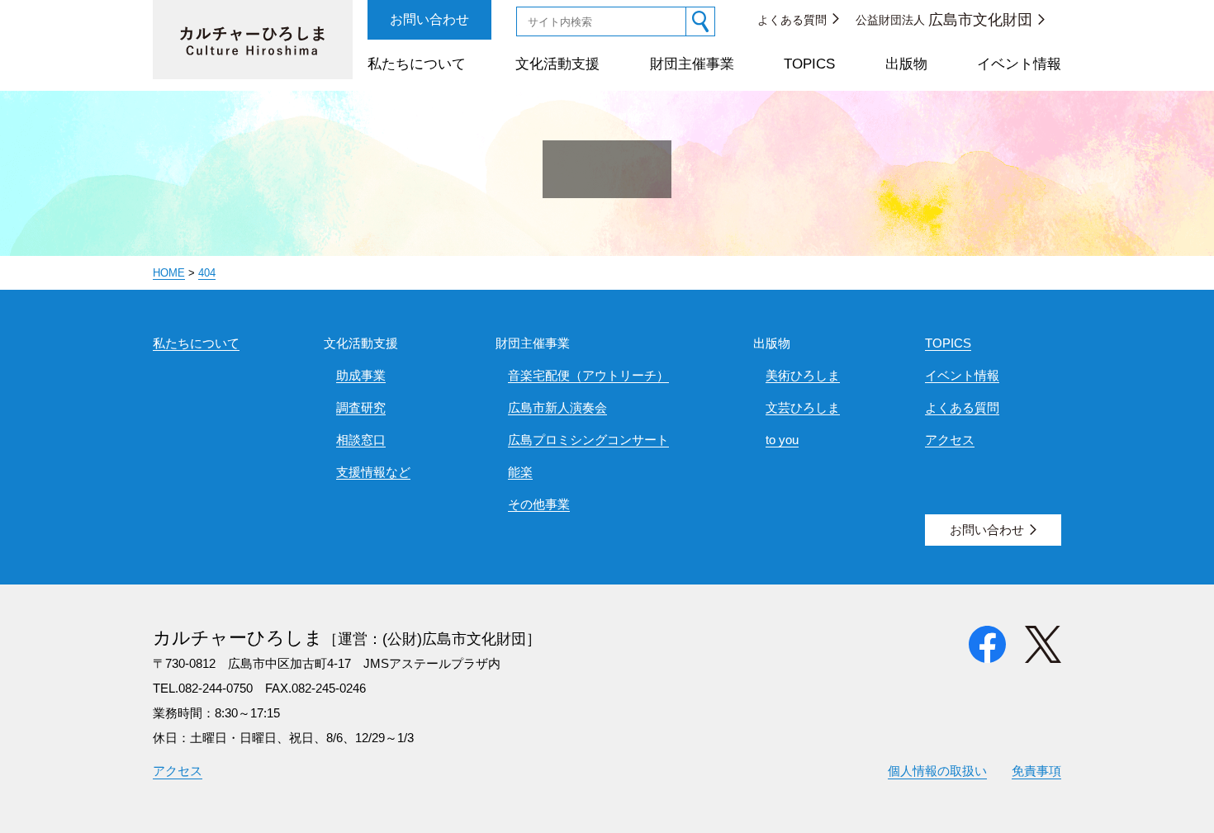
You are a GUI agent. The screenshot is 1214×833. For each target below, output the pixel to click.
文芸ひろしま (803, 407)
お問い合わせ (429, 19)
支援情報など (373, 472)
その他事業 (539, 504)
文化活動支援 (557, 64)
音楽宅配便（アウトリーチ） (588, 375)
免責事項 (1036, 771)
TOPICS (809, 64)
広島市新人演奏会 (557, 407)
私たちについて (417, 64)
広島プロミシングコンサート (588, 440)
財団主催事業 (692, 64)
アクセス (950, 440)
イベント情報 (1019, 64)
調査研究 (361, 407)
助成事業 (361, 375)
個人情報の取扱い (937, 771)
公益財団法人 (944, 19)
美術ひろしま (803, 375)
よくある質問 (792, 19)
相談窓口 (361, 440)
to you (782, 440)
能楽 (520, 472)
